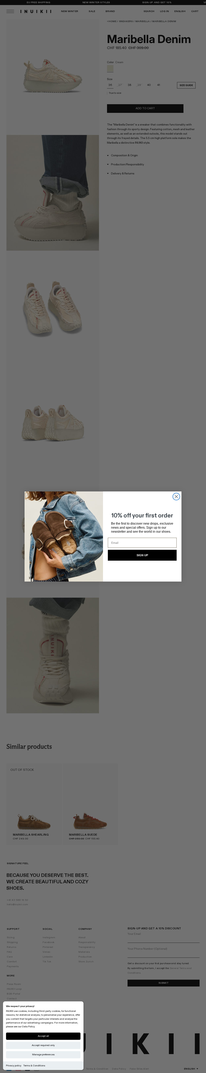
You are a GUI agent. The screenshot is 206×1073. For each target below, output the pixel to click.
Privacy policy (13, 1065)
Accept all (43, 1036)
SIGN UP (142, 555)
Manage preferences (43, 1054)
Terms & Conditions (34, 1065)
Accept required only (43, 1045)
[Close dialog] (176, 496)
